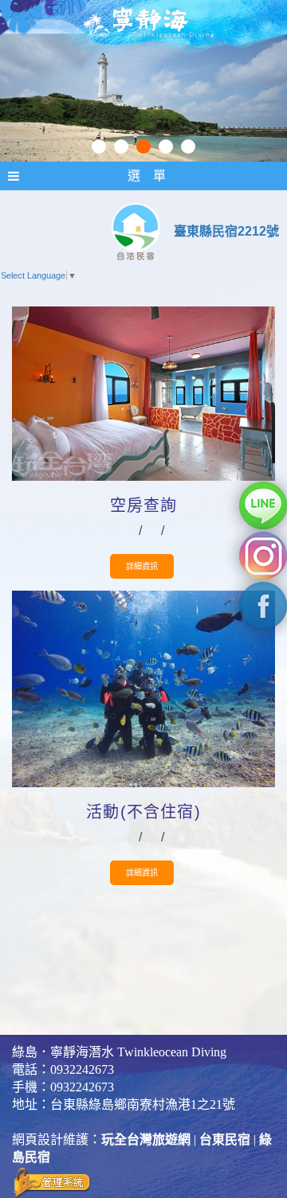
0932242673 (82, 1069)
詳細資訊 (142, 566)
